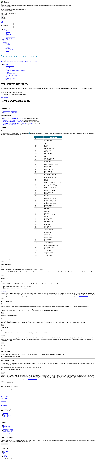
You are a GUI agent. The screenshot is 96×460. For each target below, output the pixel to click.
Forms (7, 51)
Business (5, 42)
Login (2, 22)
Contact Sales (4, 14)
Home (2, 62)
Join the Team (6, 416)
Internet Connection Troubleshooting (16, 70)
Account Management (8, 429)
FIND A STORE (4, 398)
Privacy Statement (23, 458)
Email (7, 69)
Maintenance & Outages (8, 427)
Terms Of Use (16, 458)
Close (2, 16)
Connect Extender (11, 77)
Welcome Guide (10, 66)
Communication (6, 426)
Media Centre (6, 418)
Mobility (8, 30)
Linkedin (5, 452)
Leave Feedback (4, 97)
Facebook (5, 451)
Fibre (7, 72)
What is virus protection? (10, 111)
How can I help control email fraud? (12, 120)
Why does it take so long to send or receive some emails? (18, 123)
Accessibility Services (8, 430)
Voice (7, 47)
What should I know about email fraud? (13, 121)
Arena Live (9, 80)
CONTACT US (4, 396)
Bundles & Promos (10, 37)
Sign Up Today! (4, 444)
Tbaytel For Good (7, 415)
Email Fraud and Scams (12, 73)
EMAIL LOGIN (4, 405)
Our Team (5, 414)
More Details (3, 291)
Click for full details (83, 296)
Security (8, 35)
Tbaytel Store (9, 38)
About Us (5, 413)
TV (7, 33)
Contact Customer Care (6, 6)
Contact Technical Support (6, 10)
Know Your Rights (7, 431)
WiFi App (8, 67)
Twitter (5, 453)
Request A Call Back (10, 49)
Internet (8, 32)
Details (2, 335)
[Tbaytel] (3, 21)
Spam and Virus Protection (17, 62)
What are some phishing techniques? (13, 118)
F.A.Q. (2, 403)
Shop (4, 29)
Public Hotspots (10, 78)
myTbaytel (5, 39)
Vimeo (4, 455)
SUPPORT (3, 401)
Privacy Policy (6, 433)
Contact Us (5, 425)
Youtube (5, 456)
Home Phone (9, 34)
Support (5, 40)
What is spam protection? (32, 62)
